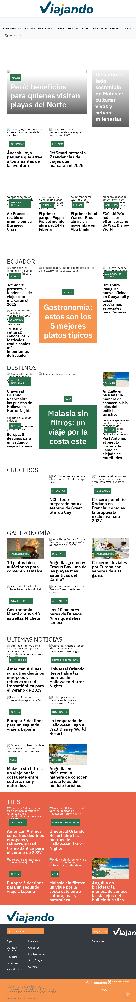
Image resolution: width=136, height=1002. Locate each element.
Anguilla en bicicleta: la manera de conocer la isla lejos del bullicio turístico (115, 402)
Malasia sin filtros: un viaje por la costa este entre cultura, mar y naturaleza (68, 441)
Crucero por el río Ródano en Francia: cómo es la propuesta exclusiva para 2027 (109, 510)
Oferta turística (11, 28)
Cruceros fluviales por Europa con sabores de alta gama (109, 569)
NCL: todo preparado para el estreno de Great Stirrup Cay (66, 506)
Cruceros (115, 28)
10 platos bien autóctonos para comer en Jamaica (24, 567)
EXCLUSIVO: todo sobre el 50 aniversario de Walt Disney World (116, 221)
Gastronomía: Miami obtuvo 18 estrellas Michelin (24, 614)
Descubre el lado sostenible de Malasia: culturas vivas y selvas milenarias (110, 96)
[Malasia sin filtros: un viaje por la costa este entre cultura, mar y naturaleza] (68, 388)
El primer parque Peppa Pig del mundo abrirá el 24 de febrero (51, 221)
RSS (103, 990)
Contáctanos (96, 982)
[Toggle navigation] (5, 21)
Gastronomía (36, 954)
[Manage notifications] (128, 994)
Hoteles (33, 941)
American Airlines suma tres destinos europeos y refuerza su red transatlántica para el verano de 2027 (25, 679)
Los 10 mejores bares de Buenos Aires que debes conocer (65, 616)
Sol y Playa (82, 28)
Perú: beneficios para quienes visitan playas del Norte (45, 95)
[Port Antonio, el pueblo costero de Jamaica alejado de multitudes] (116, 427)
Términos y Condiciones (22, 998)
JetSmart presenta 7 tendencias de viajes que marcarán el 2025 (67, 159)
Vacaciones (45, 28)
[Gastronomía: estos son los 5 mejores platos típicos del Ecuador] (68, 282)
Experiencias (99, 28)
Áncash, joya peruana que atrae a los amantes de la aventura (24, 159)
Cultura (33, 966)
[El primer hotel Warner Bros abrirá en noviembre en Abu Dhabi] (84, 202)
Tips (70, 28)
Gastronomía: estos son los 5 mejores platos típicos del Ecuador (68, 325)
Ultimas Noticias (12, 949)
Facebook (98, 941)
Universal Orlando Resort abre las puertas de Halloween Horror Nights (19, 400)
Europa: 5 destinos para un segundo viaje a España (19, 440)
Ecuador (60, 28)
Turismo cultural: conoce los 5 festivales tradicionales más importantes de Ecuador (18, 342)
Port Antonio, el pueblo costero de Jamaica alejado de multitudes (114, 448)
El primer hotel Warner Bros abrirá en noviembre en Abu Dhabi (84, 221)
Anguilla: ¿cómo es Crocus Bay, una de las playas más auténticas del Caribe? (68, 571)
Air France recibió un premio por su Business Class (19, 221)
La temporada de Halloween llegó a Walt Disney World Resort (67, 727)
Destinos (29, 28)
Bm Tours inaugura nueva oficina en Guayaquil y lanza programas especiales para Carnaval (116, 298)
